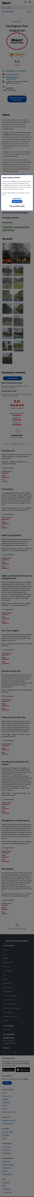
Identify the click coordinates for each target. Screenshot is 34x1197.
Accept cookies (17, 201)
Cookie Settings (17, 199)
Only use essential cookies (17, 206)
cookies (13, 181)
